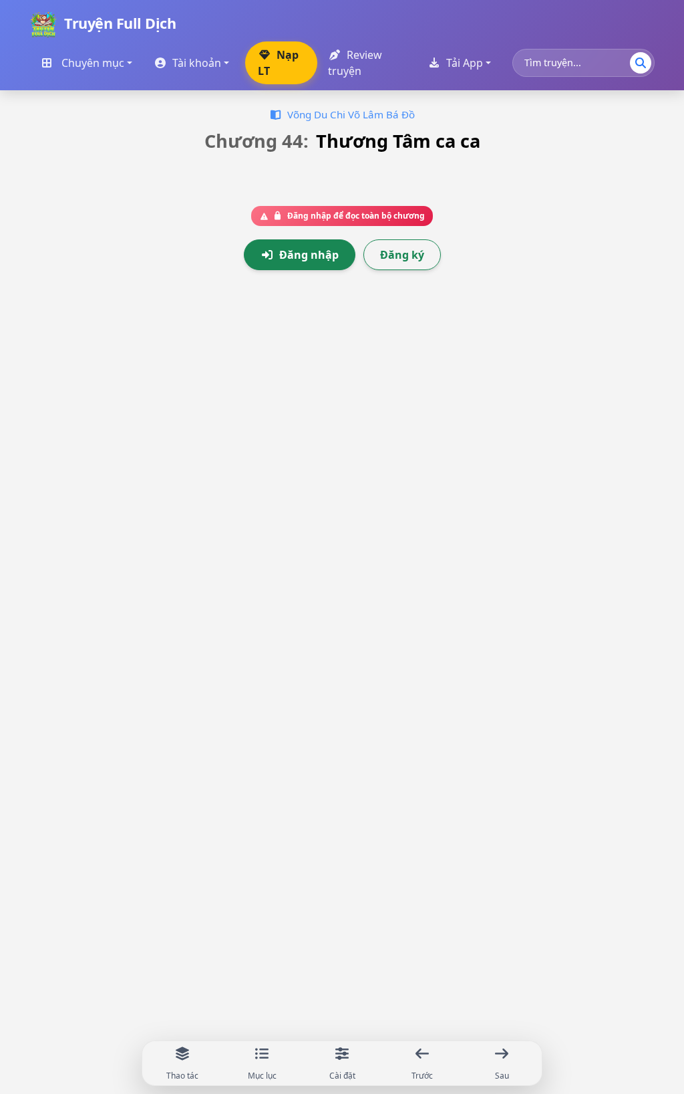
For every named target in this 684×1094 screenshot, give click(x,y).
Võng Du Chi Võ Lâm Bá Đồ (351, 114)
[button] (336, 24)
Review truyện (355, 62)
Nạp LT (278, 62)
